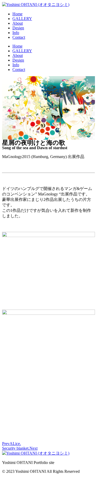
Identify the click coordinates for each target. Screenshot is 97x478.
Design (18, 28)
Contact (18, 37)
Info (15, 32)
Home (17, 14)
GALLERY (22, 18)
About (17, 23)
